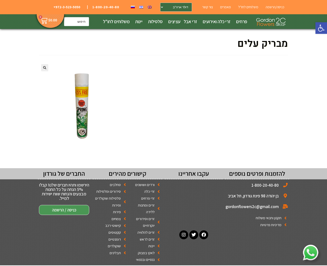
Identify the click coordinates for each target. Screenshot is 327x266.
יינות (139, 21)
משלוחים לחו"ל (116, 21)
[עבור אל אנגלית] (149, 7)
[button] (321, 28)
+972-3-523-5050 (66, 7)
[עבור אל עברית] (141, 7)
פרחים (241, 21)
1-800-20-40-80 (105, 7)
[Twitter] (193, 234)
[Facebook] (203, 234)
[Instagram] (183, 234)
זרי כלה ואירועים (216, 21)
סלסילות (155, 21)
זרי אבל (190, 21)
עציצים (174, 21)
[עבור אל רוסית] (133, 7)
